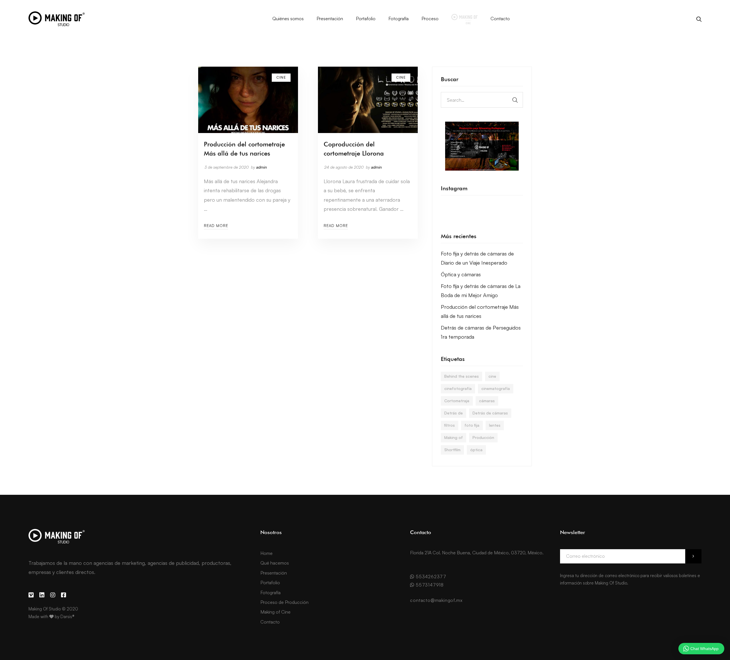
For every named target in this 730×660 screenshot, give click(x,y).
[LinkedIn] (42, 595)
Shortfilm (452, 449)
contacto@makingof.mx (436, 600)
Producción (483, 437)
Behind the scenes (461, 376)
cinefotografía (458, 388)
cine (492, 376)
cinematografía (495, 388)
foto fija (472, 425)
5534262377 (430, 576)
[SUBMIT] (693, 556)
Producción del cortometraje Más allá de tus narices (244, 148)
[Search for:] (482, 100)
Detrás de (453, 412)
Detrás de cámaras (490, 412)
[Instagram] (53, 595)
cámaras (487, 400)
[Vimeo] (31, 595)
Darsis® (67, 616)
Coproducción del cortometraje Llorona (354, 148)
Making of (453, 437)
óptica (476, 449)
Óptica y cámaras (461, 274)
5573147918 (429, 585)
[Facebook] (63, 595)
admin (261, 167)
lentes (494, 425)
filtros (449, 425)
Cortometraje (456, 400)
